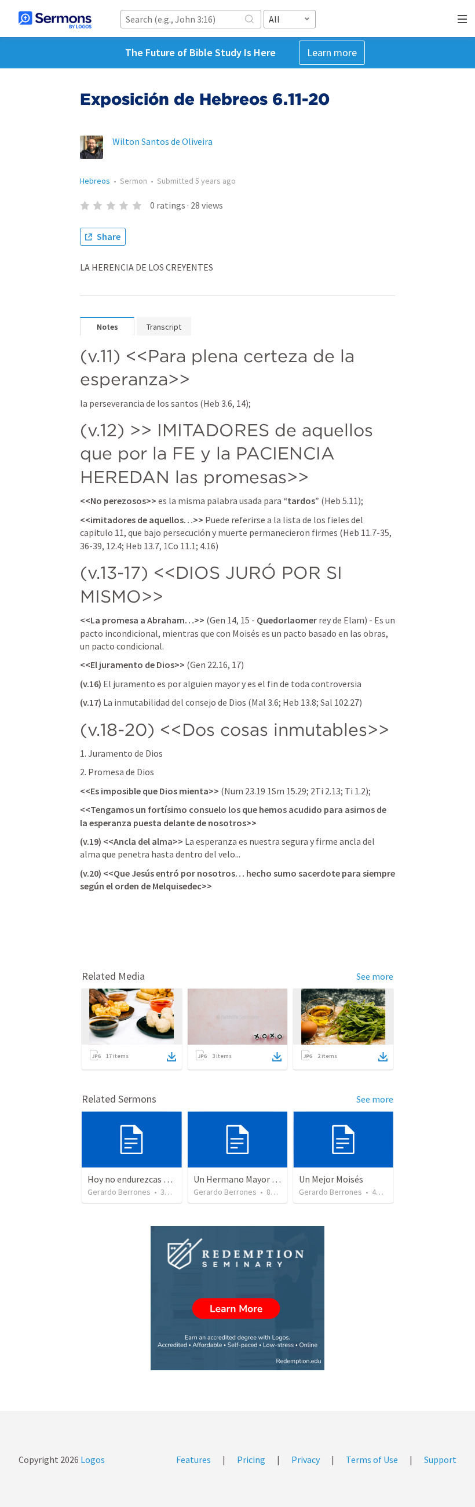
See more (374, 976)
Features (193, 1459)
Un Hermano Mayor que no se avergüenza (274, 1179)
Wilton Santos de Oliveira (162, 141)
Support (440, 1459)
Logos (92, 1459)
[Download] (171, 1056)
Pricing (251, 1459)
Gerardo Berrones (119, 1192)
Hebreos (95, 181)
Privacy (305, 1459)
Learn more (332, 52)
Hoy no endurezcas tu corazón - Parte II (165, 1179)
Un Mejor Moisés (331, 1179)
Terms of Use (372, 1459)
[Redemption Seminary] (237, 1298)
